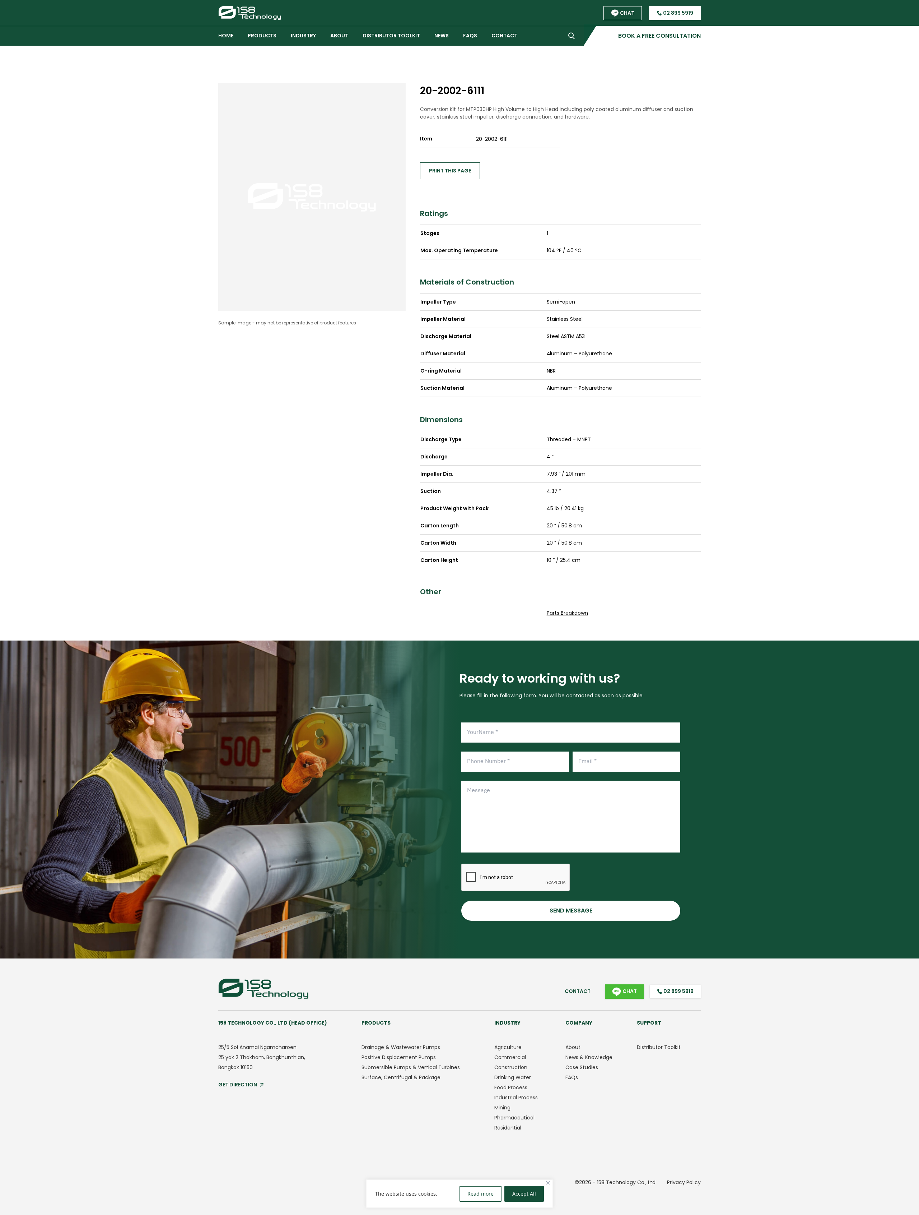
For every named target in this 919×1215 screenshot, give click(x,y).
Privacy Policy (684, 1182)
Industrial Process (516, 1097)
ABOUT (339, 35)
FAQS (470, 35)
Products (262, 35)
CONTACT (504, 35)
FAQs (571, 1077)
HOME (225, 35)
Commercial (510, 1057)
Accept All (524, 1193)
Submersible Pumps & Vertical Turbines (410, 1067)
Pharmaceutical (514, 1117)
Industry (303, 35)
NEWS (441, 35)
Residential (507, 1127)
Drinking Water (512, 1077)
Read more (480, 1193)
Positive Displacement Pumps (398, 1057)
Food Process (510, 1087)
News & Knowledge (588, 1057)
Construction (510, 1067)
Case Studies (581, 1067)
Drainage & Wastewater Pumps (400, 1047)
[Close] (548, 1182)
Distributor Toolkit (391, 35)
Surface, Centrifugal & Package (400, 1077)
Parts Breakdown (567, 612)
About (572, 1047)
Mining (502, 1107)
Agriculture (508, 1047)
